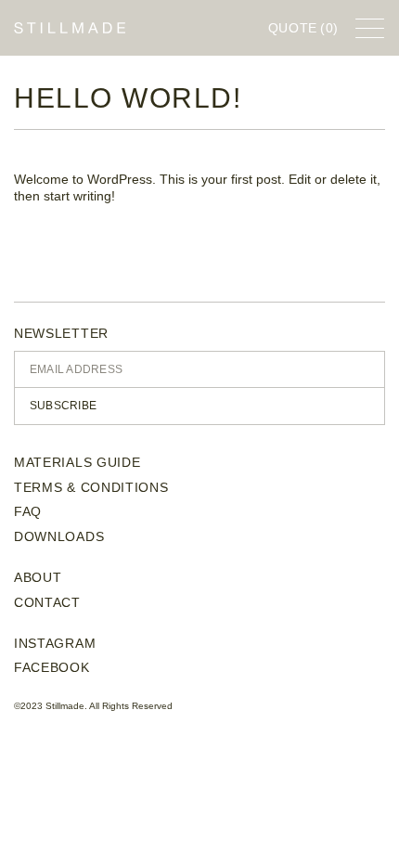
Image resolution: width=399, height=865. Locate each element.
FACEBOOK (52, 667)
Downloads (59, 536)
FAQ (28, 511)
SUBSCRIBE (63, 405)
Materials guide (77, 462)
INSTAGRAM (55, 643)
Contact (47, 602)
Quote (304, 27)
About (38, 577)
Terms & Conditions (91, 487)
